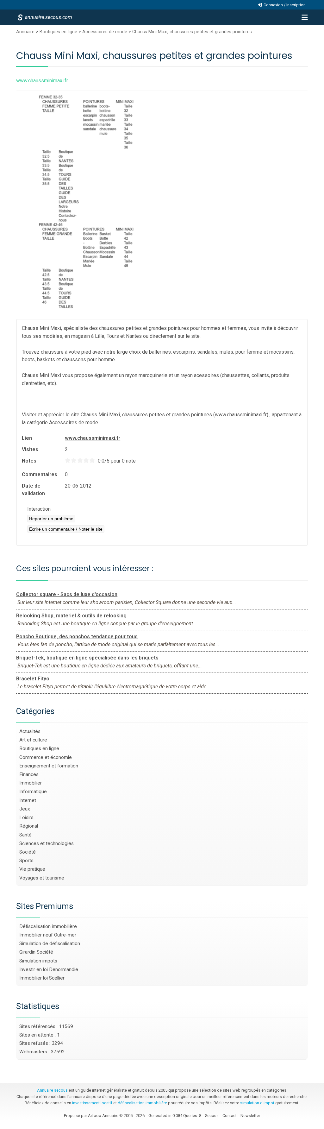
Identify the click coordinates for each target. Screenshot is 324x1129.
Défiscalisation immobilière (48, 926)
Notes (29, 461)
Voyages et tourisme (41, 878)
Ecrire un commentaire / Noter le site (66, 529)
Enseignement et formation (48, 766)
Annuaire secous (52, 1090)
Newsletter (250, 1115)
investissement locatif (92, 1103)
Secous (212, 1115)
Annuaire (25, 32)
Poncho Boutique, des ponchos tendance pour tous (77, 637)
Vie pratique (32, 869)
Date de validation (33, 489)
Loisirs (26, 817)
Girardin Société (36, 952)
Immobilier (30, 783)
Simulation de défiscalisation (49, 943)
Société (27, 852)
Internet (27, 800)
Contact (229, 1115)
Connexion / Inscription (285, 5)
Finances (29, 774)
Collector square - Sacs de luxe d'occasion (66, 594)
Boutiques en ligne (58, 32)
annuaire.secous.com (48, 17)
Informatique (33, 791)
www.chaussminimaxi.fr (92, 438)
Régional (28, 826)
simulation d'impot (257, 1103)
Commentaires (39, 474)
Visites (30, 449)
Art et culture (33, 740)
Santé (25, 835)
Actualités (29, 731)
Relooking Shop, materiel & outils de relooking (71, 616)
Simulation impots (38, 961)
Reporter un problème (51, 518)
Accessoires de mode (104, 32)
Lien (27, 438)
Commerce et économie (45, 757)
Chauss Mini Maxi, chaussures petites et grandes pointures (192, 32)
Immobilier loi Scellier (42, 978)
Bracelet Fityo (32, 679)
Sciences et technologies (46, 843)
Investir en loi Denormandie (48, 969)
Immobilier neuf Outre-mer (47, 935)
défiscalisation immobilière (142, 1103)
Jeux (24, 809)
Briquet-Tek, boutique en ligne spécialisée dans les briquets (87, 658)
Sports (26, 860)
